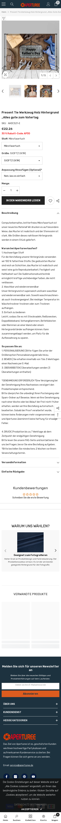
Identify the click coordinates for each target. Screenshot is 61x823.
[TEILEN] (56, 201)
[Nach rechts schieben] (55, 551)
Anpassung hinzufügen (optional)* (22, 170)
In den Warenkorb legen (23, 200)
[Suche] (12, 4)
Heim (4, 12)
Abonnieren (30, 693)
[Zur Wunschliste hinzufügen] (50, 201)
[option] (30, 49)
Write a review (30, 506)
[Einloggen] (48, 4)
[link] (30, 551)
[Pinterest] (24, 776)
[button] (50, 75)
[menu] (4, 4)
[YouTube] (33, 776)
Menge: (6, 183)
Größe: (14, 153)
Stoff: (13, 138)
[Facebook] (6, 776)
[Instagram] (15, 776)
